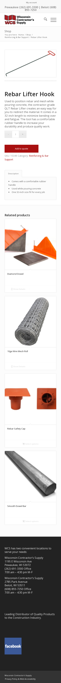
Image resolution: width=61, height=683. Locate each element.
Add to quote (21, 148)
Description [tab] (13, 173)
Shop (8, 31)
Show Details (19, 289)
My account (31, 2)
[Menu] (51, 19)
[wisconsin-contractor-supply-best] (25, 19)
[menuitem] (31, 2)
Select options (31, 444)
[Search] (43, 19)
